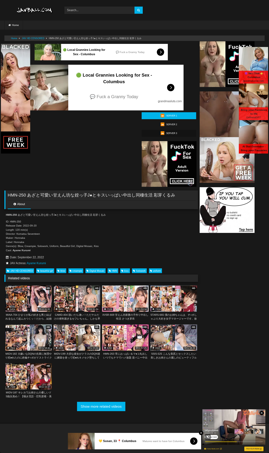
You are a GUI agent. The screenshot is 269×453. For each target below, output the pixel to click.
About (21, 204)
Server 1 (171, 115)
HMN (114, 270)
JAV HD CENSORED (33, 38)
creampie (77, 270)
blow (62, 270)
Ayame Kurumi (36, 263)
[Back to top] (258, 442)
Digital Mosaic (96, 270)
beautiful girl (46, 270)
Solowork (141, 270)
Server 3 (171, 133)
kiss (126, 270)
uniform (157, 270)
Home (15, 25)
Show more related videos (101, 406)
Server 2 (171, 124)
